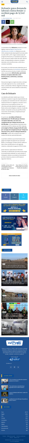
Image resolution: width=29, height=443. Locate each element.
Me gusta (6, 193)
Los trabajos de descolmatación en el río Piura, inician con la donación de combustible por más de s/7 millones (14, 282)
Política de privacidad (11, 436)
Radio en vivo (16, 437)
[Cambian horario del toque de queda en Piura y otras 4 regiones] (4, 400)
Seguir (14, 193)
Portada (4, 436)
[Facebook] (3, 22)
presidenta (17, 69)
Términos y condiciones (20, 436)
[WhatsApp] (12, 22)
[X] (8, 22)
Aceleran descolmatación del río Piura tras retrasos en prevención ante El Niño (14, 266)
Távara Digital (17, 441)
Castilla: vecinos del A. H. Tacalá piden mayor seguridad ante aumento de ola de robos (7, 167)
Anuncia (11, 437)
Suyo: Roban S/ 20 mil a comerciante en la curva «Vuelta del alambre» (21, 166)
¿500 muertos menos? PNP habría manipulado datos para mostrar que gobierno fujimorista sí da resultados (13, 315)
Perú (3, 4)
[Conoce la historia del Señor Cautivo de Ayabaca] (4, 394)
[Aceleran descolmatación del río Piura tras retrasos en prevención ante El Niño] (14, 261)
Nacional (4, 295)
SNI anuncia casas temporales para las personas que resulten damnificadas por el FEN (14, 299)
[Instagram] (14, 367)
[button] (2, 2)
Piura (4, 264)
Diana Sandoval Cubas (7, 18)
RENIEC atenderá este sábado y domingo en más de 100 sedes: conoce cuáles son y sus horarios (14, 332)
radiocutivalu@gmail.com (17, 363)
